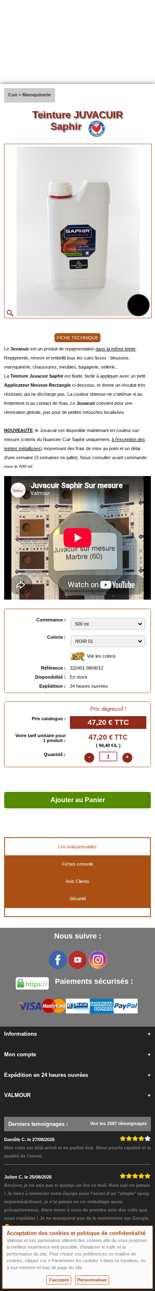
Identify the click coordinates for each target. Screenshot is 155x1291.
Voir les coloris (101, 656)
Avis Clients (77, 881)
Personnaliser (92, 1279)
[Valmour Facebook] (58, 960)
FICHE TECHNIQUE (77, 337)
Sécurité (77, 898)
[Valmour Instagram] (97, 960)
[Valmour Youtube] (78, 960)
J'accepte (58, 1279)
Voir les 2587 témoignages (118, 1123)
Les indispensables (77, 846)
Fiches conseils (77, 863)
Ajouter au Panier (77, 799)
